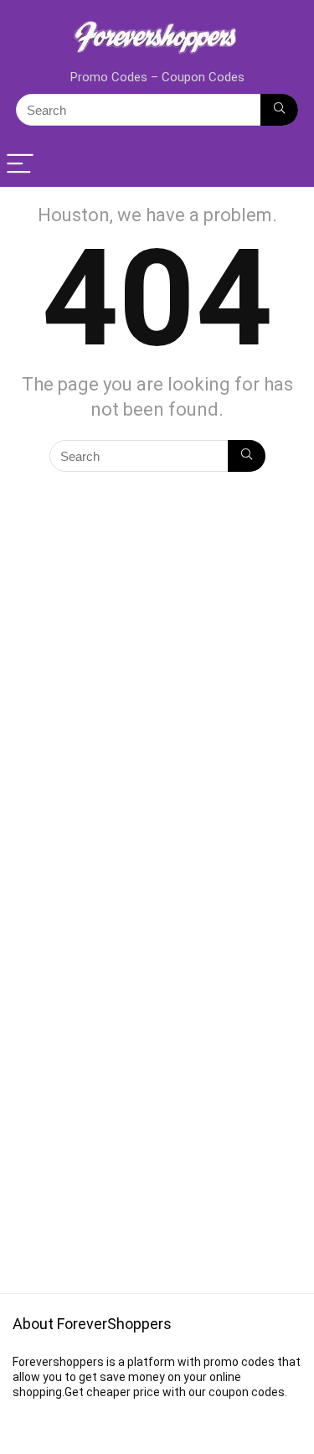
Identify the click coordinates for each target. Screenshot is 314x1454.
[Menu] (20, 164)
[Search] (279, 110)
